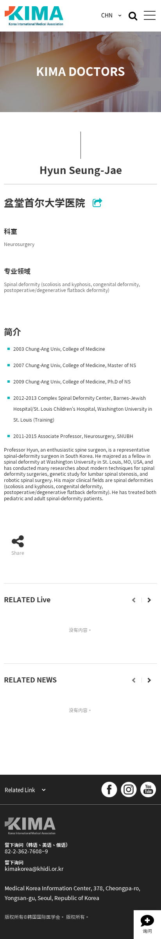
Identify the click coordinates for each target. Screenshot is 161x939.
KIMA (34, 16)
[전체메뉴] (149, 16)
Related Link (20, 789)
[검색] (133, 15)
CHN (107, 15)
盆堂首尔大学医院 (44, 203)
